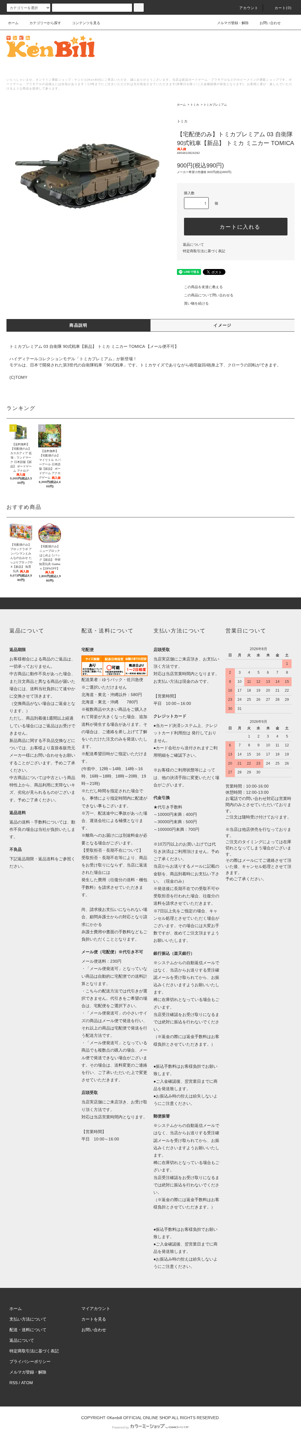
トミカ (194, 104)
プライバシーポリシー (30, 1361)
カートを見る (93, 1319)
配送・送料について (27, 1329)
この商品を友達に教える (203, 287)
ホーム (13, 23)
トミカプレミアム (215, 104)
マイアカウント (95, 1308)
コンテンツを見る (86, 23)
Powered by (120, 1427)
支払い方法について (27, 1319)
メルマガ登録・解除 (233, 23)
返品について (193, 245)
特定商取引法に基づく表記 (204, 251)
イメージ (222, 325)
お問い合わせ (270, 23)
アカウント (249, 8)
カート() (283, 8)
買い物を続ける (196, 303)
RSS (13, 1382)
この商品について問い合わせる (208, 295)
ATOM (27, 1382)
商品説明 (78, 325)
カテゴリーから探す (45, 23)
